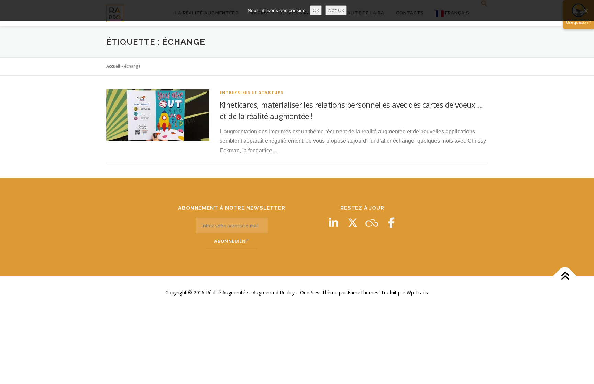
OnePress (311, 292)
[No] (585, 10)
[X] (353, 223)
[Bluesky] (372, 223)
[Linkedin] (333, 223)
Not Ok (336, 10)
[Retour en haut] (565, 276)
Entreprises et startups (252, 92)
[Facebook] (391, 223)
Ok (316, 10)
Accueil (113, 66)
